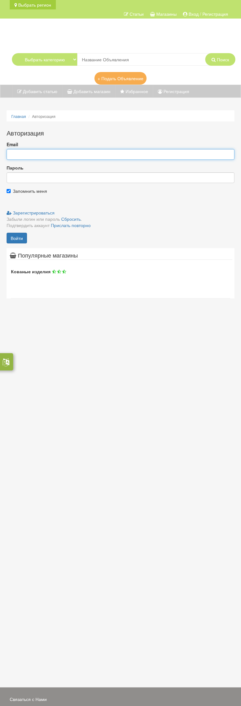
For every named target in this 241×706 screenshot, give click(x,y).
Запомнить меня (30, 191)
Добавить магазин (91, 91)
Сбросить (71, 219)
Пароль (15, 167)
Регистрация (175, 91)
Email (12, 144)
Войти (17, 238)
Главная (18, 116)
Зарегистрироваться (33, 212)
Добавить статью (39, 91)
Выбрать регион (34, 5)
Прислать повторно (71, 225)
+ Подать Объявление (120, 78)
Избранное (136, 91)
